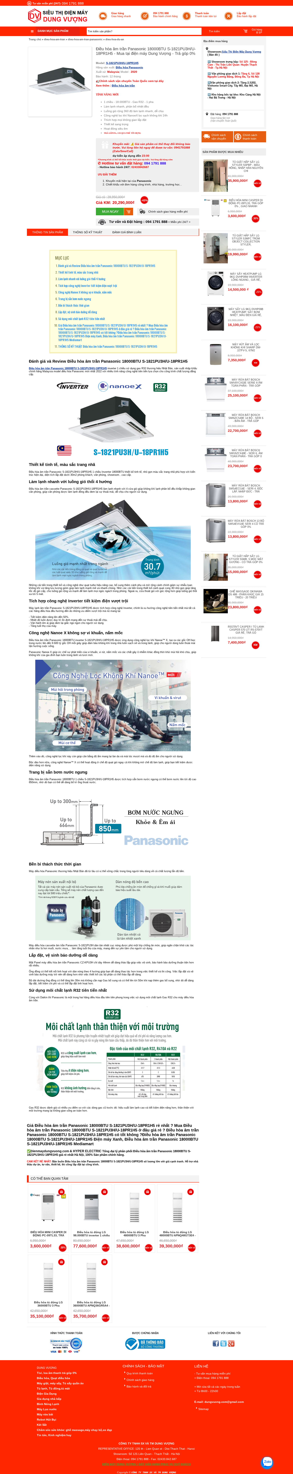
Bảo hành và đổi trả (139, 1386)
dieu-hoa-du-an (114, 39)
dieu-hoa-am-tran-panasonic (85, 39)
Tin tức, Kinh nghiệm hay (54, 1435)
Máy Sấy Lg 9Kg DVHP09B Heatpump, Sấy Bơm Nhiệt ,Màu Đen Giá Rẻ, (246, 312)
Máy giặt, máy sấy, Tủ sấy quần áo (60, 1383)
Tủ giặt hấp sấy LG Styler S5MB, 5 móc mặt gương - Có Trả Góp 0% (246, 559)
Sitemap (203, 1409)
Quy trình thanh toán (140, 1373)
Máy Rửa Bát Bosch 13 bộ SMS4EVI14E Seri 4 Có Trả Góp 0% (246, 523)
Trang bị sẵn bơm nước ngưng (74, 298)
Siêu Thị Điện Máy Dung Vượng (241, 51)
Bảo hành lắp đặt (246, 15)
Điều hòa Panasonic (129, 67)
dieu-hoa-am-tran (54, 39)
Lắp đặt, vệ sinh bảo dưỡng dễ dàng (77, 312)
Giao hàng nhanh (121, 15)
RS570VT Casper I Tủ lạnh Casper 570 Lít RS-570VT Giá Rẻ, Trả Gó (246, 629)
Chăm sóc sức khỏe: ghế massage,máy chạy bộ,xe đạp (74, 1430)
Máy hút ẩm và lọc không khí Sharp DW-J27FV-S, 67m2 (246, 347)
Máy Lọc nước (47, 1409)
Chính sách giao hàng (140, 1379)
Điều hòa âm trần (123, 85)
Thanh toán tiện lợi (206, 15)
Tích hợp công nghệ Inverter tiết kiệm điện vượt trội (87, 285)
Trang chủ (35, 39)
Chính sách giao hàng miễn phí (167, 211)
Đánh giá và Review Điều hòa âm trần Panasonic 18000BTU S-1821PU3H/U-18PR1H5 (106, 265)
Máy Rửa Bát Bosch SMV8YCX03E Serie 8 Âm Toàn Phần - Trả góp (245, 382)
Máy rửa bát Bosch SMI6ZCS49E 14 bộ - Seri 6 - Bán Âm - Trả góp (245, 418)
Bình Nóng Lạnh (48, 1404)
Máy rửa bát (45, 1414)
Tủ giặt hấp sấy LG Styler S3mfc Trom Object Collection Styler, (246, 240)
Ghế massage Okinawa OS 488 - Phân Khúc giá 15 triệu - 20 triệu (246, 594)
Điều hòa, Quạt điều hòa (53, 1378)
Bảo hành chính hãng (165, 15)
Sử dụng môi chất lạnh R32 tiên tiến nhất (81, 318)
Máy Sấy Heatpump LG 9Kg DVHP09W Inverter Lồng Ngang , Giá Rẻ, (246, 276)
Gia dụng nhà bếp (49, 1398)
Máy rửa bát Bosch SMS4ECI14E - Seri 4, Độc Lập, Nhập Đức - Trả (246, 488)
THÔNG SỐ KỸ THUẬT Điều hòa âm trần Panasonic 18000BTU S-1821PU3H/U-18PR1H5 (107, 346)
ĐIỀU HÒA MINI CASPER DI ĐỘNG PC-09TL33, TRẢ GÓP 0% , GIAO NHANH (48, 1235)
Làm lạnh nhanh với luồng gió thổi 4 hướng (81, 279)
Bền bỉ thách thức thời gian (73, 305)
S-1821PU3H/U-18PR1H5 (122, 63)
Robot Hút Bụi (46, 1419)
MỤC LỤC (62, 258)
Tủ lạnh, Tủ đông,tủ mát (53, 1388)
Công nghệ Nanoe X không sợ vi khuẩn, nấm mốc (85, 292)
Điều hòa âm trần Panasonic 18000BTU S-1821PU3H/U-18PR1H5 (68, 368)
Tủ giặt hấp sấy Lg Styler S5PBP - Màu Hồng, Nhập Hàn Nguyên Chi (246, 166)
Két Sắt (42, 1424)
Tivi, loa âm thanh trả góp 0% (57, 1373)
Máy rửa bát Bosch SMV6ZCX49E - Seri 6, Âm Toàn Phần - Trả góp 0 (246, 453)
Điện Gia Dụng (47, 1393)
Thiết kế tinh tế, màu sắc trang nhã (78, 272)
